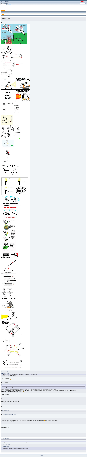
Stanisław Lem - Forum (5, 1)
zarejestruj (7, 3)
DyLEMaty (3, 410)
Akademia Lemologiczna (5, 414)
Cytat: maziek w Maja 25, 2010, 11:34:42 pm (5, 373)
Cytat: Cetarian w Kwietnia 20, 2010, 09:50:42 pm (5, 446)
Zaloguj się (4, 3)
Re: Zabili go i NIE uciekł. (7, 444)
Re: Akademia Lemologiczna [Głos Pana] (12, 414)
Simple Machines (46, 455)
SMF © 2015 (43, 455)
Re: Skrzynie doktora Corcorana (8, 371)
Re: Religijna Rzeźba (7, 410)
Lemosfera (3, 371)
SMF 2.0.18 (41, 455)
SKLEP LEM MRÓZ (82, 5)
